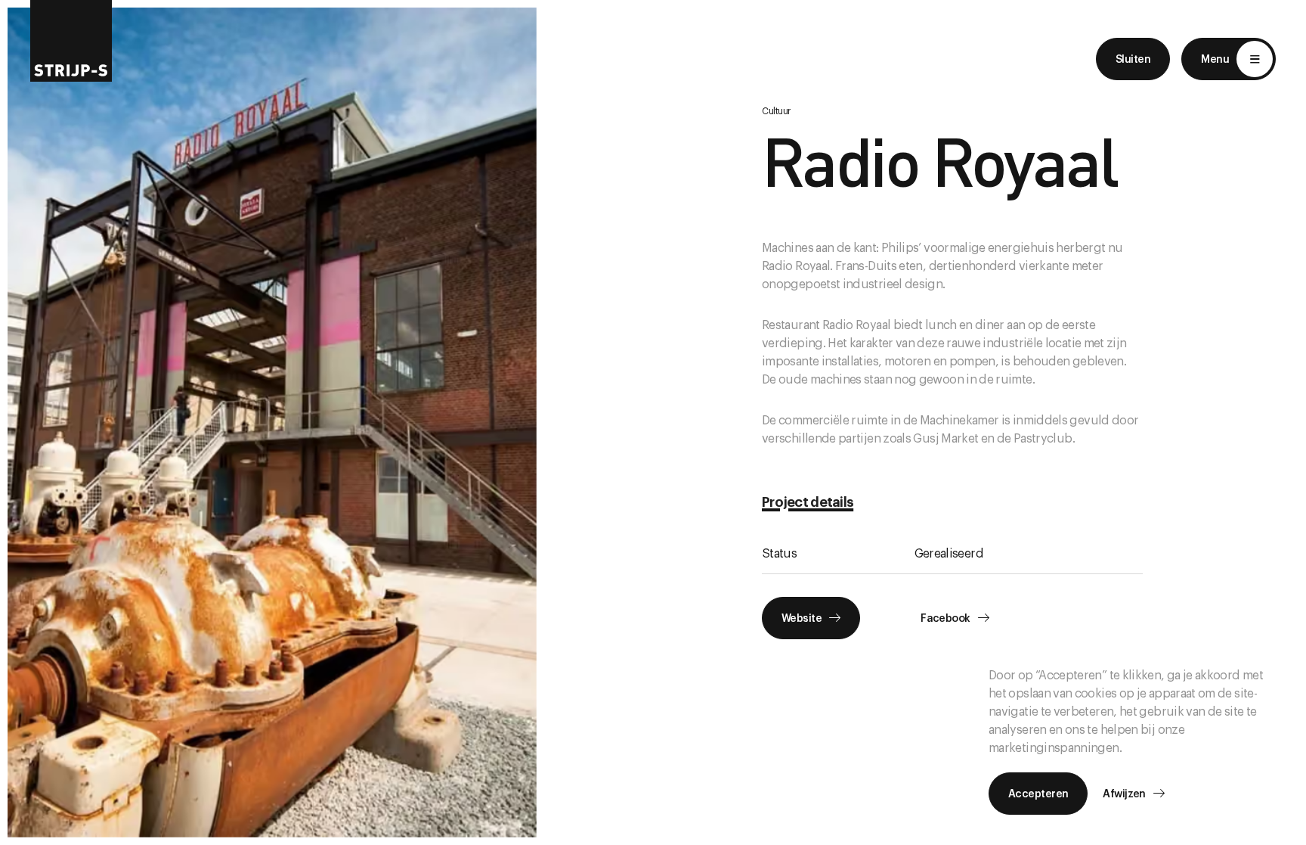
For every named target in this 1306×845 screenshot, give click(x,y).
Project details (807, 502)
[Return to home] (71, 41)
